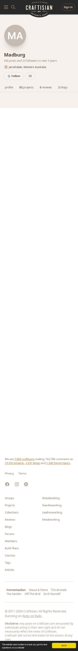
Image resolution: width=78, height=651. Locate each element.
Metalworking (51, 519)
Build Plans (12, 548)
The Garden (13, 594)
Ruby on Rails (32, 616)
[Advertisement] (39, 278)
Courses (10, 555)
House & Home (38, 590)
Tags (8, 562)
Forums (9, 534)
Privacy (9, 473)
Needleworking (52, 505)
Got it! (63, 645)
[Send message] (30, 76)
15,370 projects (14, 463)
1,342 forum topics (58, 463)
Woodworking (51, 498)
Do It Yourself (51, 594)
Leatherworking (52, 512)
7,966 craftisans (24, 459)
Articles (9, 570)
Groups (9, 498)
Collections (12, 512)
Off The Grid (32, 594)
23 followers (30, 60)
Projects (10, 505)
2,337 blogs (32, 463)
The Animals (59, 590)
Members (11, 541)
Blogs (8, 527)
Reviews (10, 519)
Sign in (68, 7)
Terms (22, 473)
